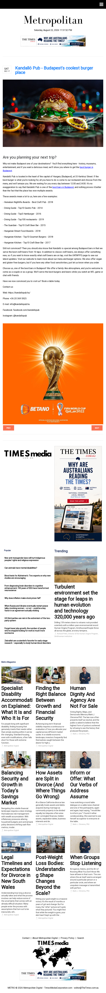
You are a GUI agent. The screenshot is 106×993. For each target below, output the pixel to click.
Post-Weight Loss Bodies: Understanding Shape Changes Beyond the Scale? (50, 875)
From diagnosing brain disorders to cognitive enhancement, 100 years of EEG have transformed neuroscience (27, 588)
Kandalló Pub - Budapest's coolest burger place (54, 70)
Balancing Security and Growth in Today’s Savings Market (14, 788)
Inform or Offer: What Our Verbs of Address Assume (84, 785)
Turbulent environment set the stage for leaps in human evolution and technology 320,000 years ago (76, 602)
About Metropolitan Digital (45, 938)
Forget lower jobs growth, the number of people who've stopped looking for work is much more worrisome (25, 630)
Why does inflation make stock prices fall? (23, 598)
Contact (26, 938)
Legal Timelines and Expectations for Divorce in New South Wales (16, 872)
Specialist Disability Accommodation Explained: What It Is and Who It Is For (17, 703)
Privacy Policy (67, 938)
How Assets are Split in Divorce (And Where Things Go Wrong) (50, 785)
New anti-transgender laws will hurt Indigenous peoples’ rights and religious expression (25, 559)
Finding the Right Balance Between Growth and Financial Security (51, 703)
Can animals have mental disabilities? (21, 568)
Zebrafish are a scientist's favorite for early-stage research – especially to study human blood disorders (28, 642)
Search (80, 938)
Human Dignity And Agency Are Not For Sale (84, 697)
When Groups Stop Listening (85, 860)
